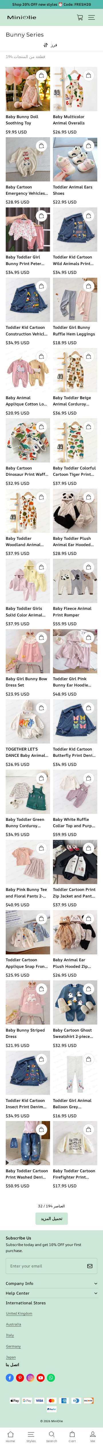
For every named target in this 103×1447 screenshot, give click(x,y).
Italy (10, 1335)
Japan (11, 1357)
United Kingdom (19, 1313)
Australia (13, 1324)
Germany (13, 1346)
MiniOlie (57, 1421)
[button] (91, 17)
